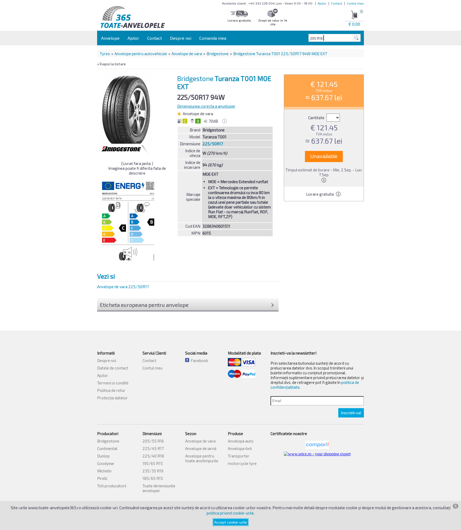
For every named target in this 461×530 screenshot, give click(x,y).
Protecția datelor (112, 397)
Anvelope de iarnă (200, 448)
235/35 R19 (152, 470)
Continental (107, 448)
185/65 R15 (152, 478)
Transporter (238, 455)
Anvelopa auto (240, 441)
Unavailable (323, 156)
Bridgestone (217, 53)
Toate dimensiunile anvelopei (158, 488)
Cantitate (316, 117)
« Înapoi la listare (111, 64)
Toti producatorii (111, 485)
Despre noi (180, 38)
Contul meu (355, 3)
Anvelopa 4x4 (240, 448)
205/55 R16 (153, 441)
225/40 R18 (153, 455)
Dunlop (103, 455)
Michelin (104, 470)
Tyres (105, 53)
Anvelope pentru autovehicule (140, 53)
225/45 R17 (153, 448)
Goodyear (105, 463)
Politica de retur (111, 390)
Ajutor (322, 3)
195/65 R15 (152, 463)
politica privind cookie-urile (230, 513)
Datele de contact (112, 368)
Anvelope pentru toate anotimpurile (201, 458)
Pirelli (102, 478)
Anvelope (110, 38)
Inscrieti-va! (351, 413)
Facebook (198, 360)
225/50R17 (212, 143)
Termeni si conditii (112, 382)
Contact (336, 3)
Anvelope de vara (187, 53)
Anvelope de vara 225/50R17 (123, 286)
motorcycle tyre (242, 463)
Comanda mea (212, 38)
